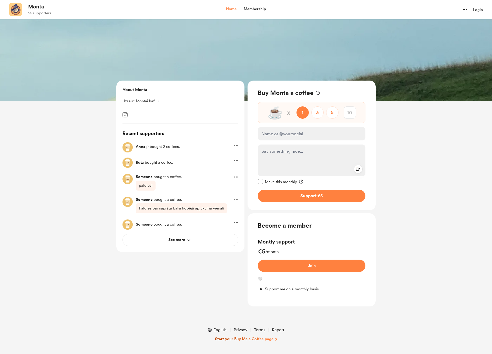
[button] (231, 9)
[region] (312, 145)
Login (478, 9)
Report (278, 329)
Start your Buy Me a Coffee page (244, 339)
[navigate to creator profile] (15, 9)
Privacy (240, 329)
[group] (311, 265)
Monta (36, 7)
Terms (259, 329)
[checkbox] (277, 181)
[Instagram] (125, 114)
